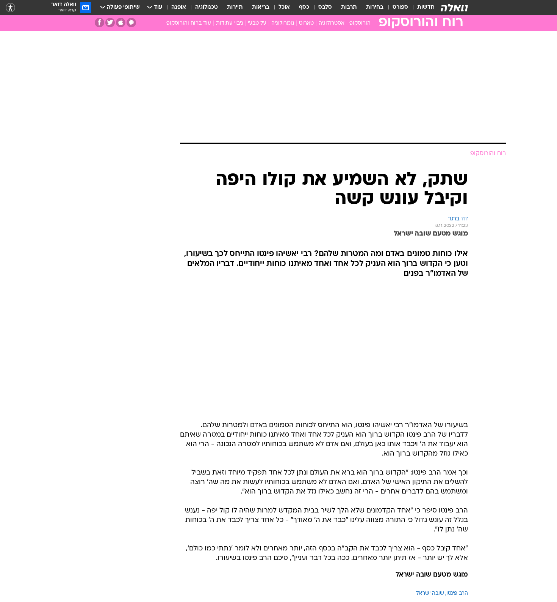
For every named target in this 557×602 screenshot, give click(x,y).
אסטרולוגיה (331, 23)
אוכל (284, 7)
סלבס (325, 7)
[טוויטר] (110, 22)
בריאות (260, 7)
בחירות (374, 7)
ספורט (400, 7)
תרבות (349, 7)
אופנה (178, 7)
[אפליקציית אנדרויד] (131, 22)
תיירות (235, 7)
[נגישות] (10, 8)
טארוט (306, 23)
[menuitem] (421, 7)
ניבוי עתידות (229, 23)
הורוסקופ (360, 23)
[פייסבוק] (99, 22)
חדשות (426, 7)
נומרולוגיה (282, 23)
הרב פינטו (457, 593)
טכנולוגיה (206, 7)
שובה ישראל (430, 593)
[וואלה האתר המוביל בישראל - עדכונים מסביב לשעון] (454, 7)
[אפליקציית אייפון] (120, 22)
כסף (304, 7)
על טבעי (257, 23)
